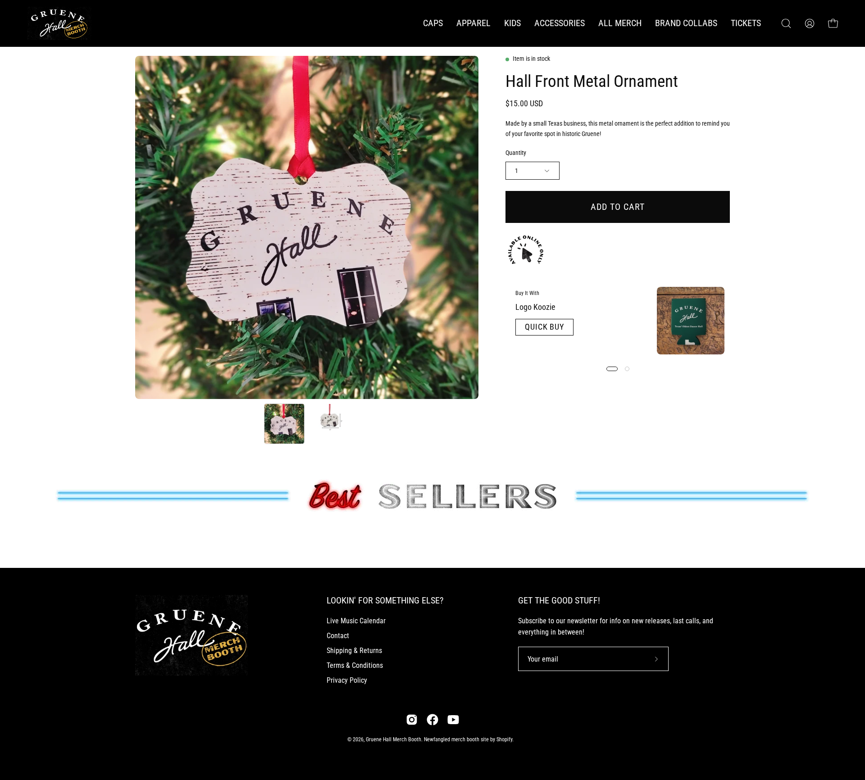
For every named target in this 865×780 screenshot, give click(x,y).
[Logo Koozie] (690, 320)
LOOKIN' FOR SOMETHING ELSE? (385, 600)
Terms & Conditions (355, 665)
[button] (473, 23)
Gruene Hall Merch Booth (393, 739)
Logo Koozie (535, 307)
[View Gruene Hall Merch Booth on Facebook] (432, 719)
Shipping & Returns (354, 650)
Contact (338, 635)
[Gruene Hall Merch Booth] (65, 23)
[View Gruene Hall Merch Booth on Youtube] (453, 719)
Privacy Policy (347, 680)
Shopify (504, 739)
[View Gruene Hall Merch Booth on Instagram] (412, 719)
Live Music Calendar (356, 621)
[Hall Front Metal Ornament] (284, 424)
